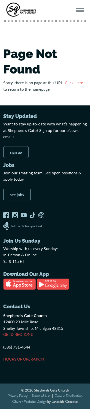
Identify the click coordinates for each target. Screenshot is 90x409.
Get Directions (18, 334)
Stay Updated (20, 116)
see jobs (17, 194)
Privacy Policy (18, 396)
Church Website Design (29, 401)
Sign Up (16, 152)
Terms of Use (41, 396)
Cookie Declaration (68, 396)
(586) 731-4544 (16, 347)
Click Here (74, 82)
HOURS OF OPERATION (23, 359)
